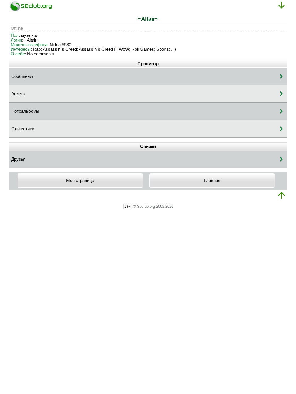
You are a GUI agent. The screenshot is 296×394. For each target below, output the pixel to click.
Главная (212, 180)
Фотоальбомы (25, 111)
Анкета (18, 93)
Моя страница (80, 180)
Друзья (18, 159)
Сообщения (22, 76)
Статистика (22, 129)
